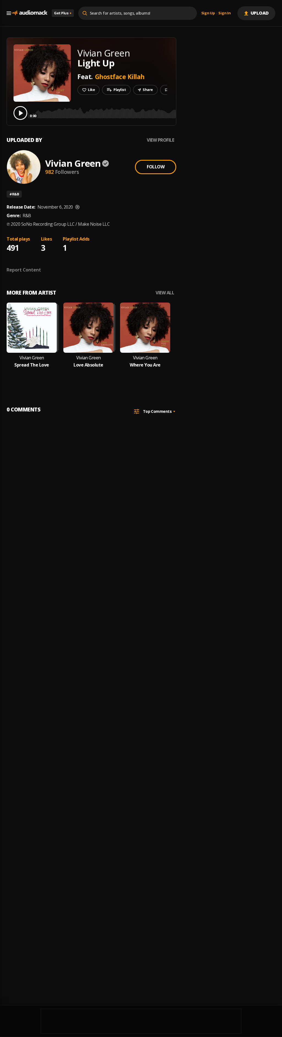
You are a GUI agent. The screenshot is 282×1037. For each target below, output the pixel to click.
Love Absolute (88, 365)
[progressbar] (152, 112)
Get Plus (63, 12)
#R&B (14, 194)
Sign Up (208, 13)
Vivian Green (73, 163)
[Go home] (29, 13)
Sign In (224, 13)
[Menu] (9, 13)
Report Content (24, 270)
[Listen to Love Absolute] (88, 328)
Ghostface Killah (120, 76)
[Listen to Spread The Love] (32, 328)
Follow (155, 167)
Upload (260, 13)
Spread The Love (31, 365)
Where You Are (145, 365)
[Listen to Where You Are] (145, 328)
